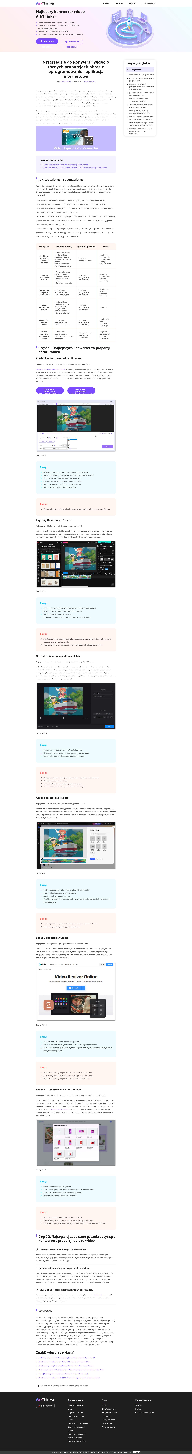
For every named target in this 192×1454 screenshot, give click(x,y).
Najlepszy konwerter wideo (76, 1407)
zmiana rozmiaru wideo (59, 1109)
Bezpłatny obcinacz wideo (78, 1423)
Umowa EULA (107, 1416)
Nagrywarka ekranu (75, 1412)
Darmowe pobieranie (48, 42)
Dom (42, 1386)
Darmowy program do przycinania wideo (76, 1436)
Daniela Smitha (66, 82)
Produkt (106, 3)
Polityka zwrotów (108, 1427)
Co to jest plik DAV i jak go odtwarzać (141, 75)
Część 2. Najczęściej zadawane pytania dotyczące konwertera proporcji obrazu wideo (75, 168)
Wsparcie (132, 3)
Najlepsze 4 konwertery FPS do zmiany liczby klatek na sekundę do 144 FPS (67, 1358)
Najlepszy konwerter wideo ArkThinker (60, 14)
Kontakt (138, 1409)
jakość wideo (99, 1295)
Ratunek (119, 3)
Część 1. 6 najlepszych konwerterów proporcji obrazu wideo (65, 165)
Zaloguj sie (151, 3)
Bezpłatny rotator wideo (77, 1441)
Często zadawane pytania (145, 1412)
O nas (104, 1405)
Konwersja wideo (89, 82)
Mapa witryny (107, 1423)
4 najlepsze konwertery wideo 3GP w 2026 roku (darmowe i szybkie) (64, 1362)
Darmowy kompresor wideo (76, 1429)
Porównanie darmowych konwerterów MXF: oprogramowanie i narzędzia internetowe (71, 1370)
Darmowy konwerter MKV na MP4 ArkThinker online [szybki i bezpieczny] (140, 131)
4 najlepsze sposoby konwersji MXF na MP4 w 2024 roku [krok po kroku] (66, 1366)
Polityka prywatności (110, 1412)
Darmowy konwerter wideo (76, 1418)
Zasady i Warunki (108, 1420)
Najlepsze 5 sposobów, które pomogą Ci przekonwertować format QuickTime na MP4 (141, 86)
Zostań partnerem (109, 1409)
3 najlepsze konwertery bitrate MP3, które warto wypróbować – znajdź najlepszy (69, 1378)
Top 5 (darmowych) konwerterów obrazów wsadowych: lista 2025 (63, 1374)
